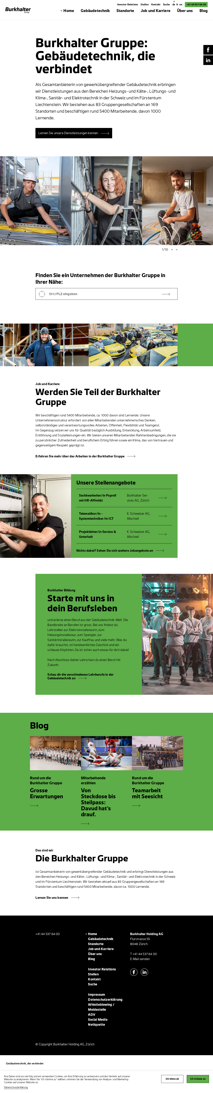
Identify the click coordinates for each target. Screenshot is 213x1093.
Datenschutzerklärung (16, 1087)
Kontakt (155, 4)
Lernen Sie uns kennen (51, 897)
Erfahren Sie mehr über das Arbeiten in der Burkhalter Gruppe (79, 456)
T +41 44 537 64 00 (143, 954)
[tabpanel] (106, 200)
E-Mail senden (140, 959)
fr (177, 4)
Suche (166, 4)
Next (209, 200)
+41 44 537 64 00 (196, 4)
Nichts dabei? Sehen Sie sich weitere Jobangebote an (114, 550)
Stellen (144, 4)
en (180, 4)
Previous (3, 200)
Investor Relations (127, 4)
